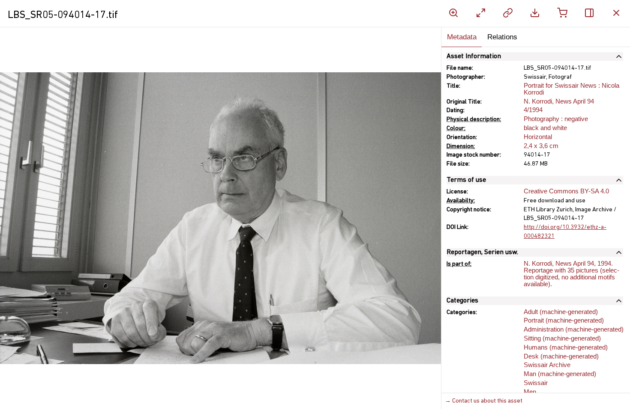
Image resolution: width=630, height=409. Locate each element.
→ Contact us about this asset (483, 401)
